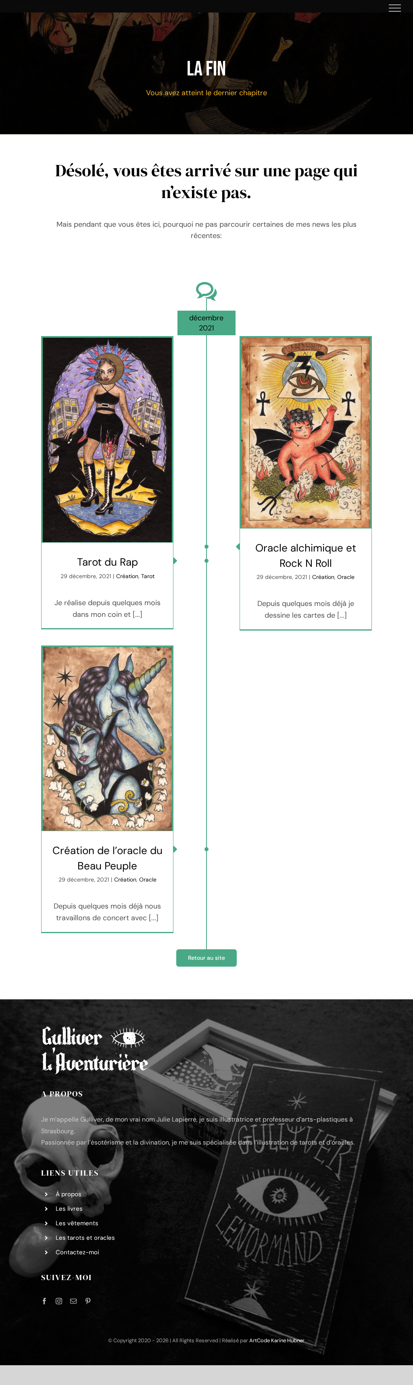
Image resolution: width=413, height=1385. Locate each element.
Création (127, 576)
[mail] (73, 1301)
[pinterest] (88, 1301)
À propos (68, 1194)
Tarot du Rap (107, 562)
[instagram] (59, 1301)
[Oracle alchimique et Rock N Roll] (305, 433)
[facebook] (44, 1301)
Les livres (69, 1209)
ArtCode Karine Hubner (277, 1340)
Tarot (147, 576)
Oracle (346, 577)
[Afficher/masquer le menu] (395, 8)
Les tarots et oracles (85, 1238)
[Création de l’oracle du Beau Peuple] (107, 738)
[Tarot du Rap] (107, 440)
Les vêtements (77, 1223)
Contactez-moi (77, 1252)
